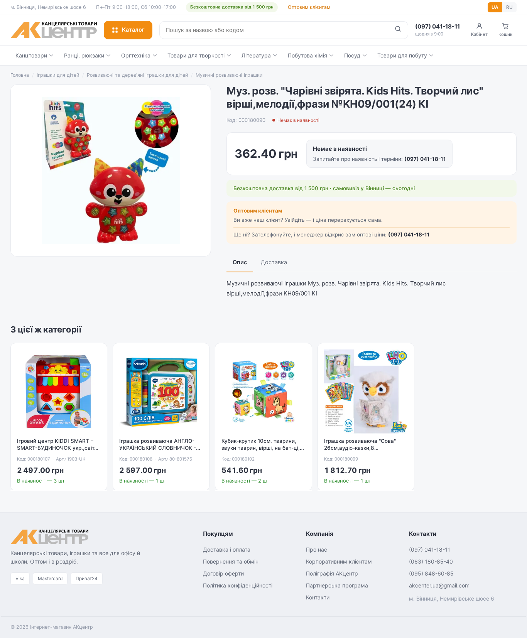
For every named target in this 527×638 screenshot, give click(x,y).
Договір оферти (223, 573)
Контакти (317, 597)
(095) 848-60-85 (431, 573)
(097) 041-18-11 (425, 159)
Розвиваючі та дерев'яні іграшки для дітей (137, 75)
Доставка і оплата (226, 549)
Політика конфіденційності (237, 585)
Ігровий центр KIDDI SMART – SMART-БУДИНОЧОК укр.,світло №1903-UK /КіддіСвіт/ (58, 448)
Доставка (274, 262)
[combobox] (274, 30)
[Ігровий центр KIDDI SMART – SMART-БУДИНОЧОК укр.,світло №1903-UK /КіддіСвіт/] (59, 391)
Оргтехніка (135, 55)
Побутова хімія (307, 55)
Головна (19, 75)
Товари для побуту (402, 55)
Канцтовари (31, 55)
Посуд (352, 55)
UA (495, 7)
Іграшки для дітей (58, 75)
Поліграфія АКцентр (332, 573)
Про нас (316, 549)
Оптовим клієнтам (309, 7)
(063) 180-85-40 (431, 561)
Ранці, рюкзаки (84, 55)
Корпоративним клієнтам (339, 561)
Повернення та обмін (230, 561)
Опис (240, 262)
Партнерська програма (337, 585)
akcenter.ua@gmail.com (439, 585)
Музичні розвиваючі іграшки (229, 75)
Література (256, 55)
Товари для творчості (196, 55)
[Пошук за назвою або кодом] (398, 30)
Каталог (133, 29)
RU (509, 7)
